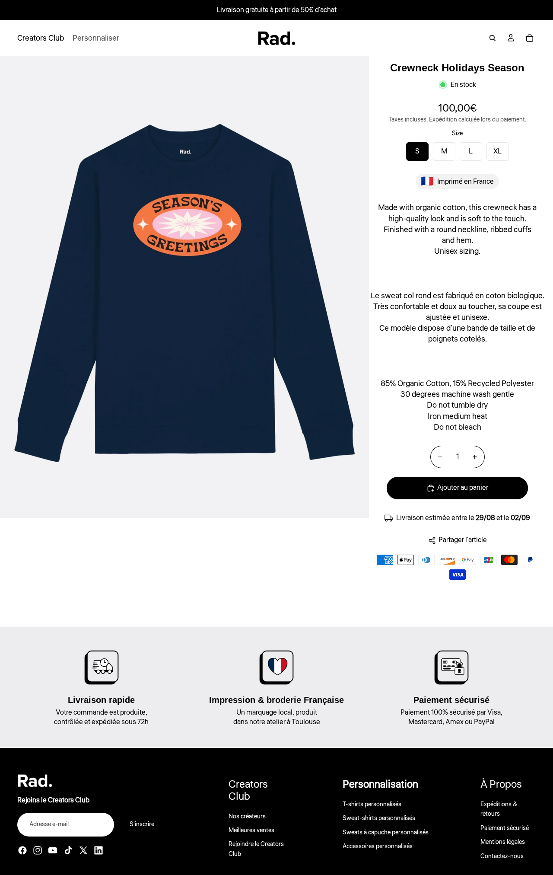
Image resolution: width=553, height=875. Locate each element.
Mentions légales (502, 842)
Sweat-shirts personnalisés (379, 818)
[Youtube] (53, 850)
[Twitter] (83, 850)
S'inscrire (142, 824)
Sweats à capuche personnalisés (386, 832)
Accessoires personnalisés (378, 846)
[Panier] (529, 38)
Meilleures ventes (251, 830)
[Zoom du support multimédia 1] (184, 287)
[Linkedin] (98, 850)
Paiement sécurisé (504, 828)
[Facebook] (22, 850)
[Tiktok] (68, 850)
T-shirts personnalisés (372, 804)
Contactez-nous (502, 856)
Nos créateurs (247, 816)
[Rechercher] (492, 38)
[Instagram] (37, 850)
